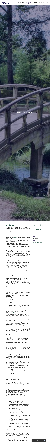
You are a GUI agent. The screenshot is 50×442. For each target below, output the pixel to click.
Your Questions (29, 2)
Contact (47, 2)
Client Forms (35, 2)
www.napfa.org (13, 312)
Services (23, 2)
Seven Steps (15, 237)
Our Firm (19, 2)
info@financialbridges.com (38, 242)
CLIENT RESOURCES (38, 229)
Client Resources (41, 2)
